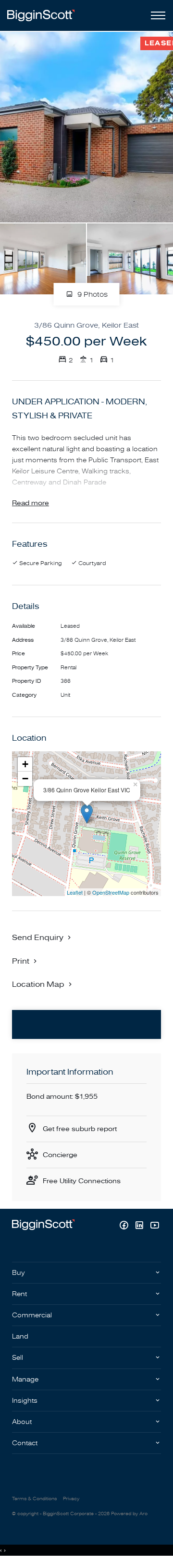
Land (20, 1336)
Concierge (60, 1155)
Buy (18, 1273)
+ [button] (25, 764)
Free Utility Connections (82, 1181)
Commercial (32, 1315)
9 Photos (91, 294)
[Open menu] (156, 15)
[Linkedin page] (140, 1226)
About (22, 1422)
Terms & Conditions (34, 1499)
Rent (19, 1294)
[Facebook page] (125, 1226)
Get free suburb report (80, 1129)
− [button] (25, 779)
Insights (24, 1400)
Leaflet (75, 892)
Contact (24, 1443)
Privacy (71, 1499)
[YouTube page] (154, 1226)
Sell (17, 1358)
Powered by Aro (129, 1514)
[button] (25, 960)
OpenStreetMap (110, 892)
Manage (25, 1379)
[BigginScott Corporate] (40, 15)
